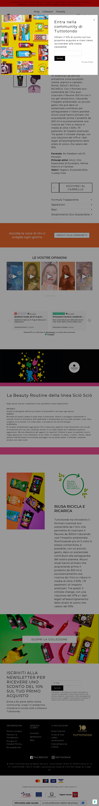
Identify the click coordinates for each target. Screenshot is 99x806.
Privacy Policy (87, 62)
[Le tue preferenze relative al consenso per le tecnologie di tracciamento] (94, 801)
